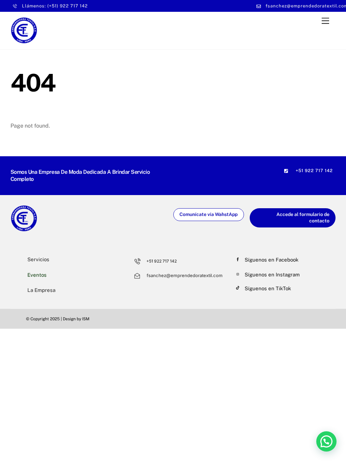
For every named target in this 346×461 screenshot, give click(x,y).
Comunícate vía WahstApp (208, 214)
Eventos (37, 275)
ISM (86, 319)
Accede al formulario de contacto (302, 217)
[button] (326, 441)
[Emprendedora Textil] (24, 41)
